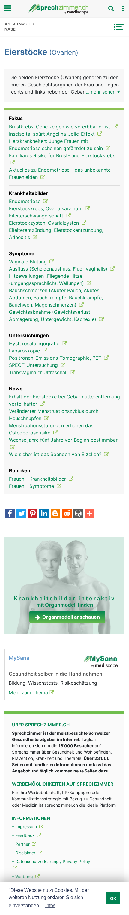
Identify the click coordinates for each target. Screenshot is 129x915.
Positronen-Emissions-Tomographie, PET (56, 358)
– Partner (21, 844)
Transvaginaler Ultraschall (39, 372)
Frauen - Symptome (32, 486)
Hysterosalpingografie (35, 343)
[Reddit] (67, 513)
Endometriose (25, 201)
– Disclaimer (24, 852)
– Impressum (25, 826)
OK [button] (113, 898)
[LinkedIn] (44, 513)
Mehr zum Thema (28, 692)
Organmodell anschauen (71, 617)
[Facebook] (9, 513)
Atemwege (22, 24)
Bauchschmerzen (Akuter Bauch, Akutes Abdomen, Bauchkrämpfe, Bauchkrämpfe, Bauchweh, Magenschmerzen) (56, 297)
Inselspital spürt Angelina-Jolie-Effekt (52, 134)
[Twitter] (21, 513)
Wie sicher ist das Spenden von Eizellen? (56, 454)
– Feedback (24, 835)
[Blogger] (55, 513)
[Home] (7, 24)
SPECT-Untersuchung (34, 365)
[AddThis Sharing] (89, 513)
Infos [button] (50, 905)
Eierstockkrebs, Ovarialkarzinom (46, 209)
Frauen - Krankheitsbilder (38, 479)
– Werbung (23, 876)
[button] (123, 8)
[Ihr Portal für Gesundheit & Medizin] (64, 9)
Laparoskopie (25, 351)
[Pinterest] (32, 513)
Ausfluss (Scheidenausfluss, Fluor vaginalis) (59, 269)
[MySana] (100, 661)
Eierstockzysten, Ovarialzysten (44, 223)
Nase (10, 29)
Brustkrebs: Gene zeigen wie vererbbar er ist (60, 127)
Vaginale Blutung (28, 262)
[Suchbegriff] (111, 8)
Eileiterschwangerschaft (37, 216)
